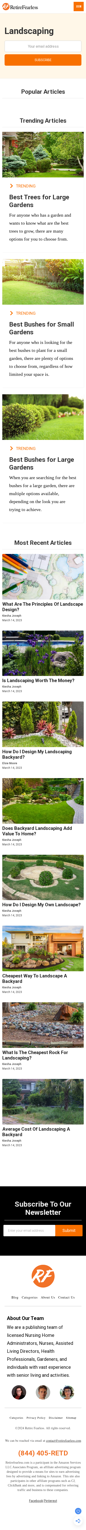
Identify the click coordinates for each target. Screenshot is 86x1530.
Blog (15, 1297)
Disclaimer (56, 1417)
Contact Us (66, 1297)
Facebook (36, 1501)
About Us (48, 1297)
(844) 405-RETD (43, 1453)
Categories (30, 1297)
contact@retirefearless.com (63, 1440)
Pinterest (50, 1501)
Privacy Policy (36, 1417)
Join (78, 6)
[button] (6, 6)
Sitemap (71, 1417)
